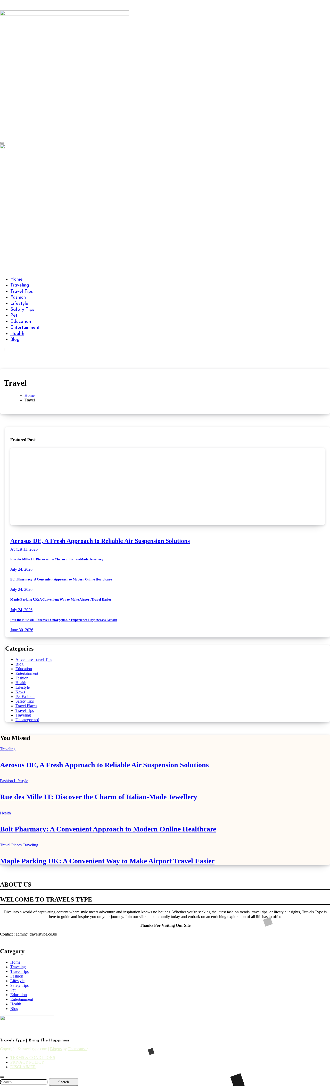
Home (16, 279)
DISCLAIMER (23, 1067)
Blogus (56, 1049)
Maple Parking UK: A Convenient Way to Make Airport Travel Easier (60, 599)
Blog (15, 340)
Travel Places (26, 706)
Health (17, 334)
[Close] (2, 1077)
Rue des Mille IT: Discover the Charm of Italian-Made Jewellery (56, 559)
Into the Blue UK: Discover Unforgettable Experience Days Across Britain (63, 620)
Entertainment (25, 327)
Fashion (18, 297)
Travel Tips (21, 291)
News (20, 692)
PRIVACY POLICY (27, 1062)
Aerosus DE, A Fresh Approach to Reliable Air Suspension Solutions (100, 540)
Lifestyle (19, 303)
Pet (14, 315)
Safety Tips (22, 309)
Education (20, 321)
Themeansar (77, 1049)
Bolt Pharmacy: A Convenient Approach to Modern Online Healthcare (61, 579)
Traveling (19, 285)
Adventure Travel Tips (33, 659)
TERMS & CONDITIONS (32, 1057)
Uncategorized (27, 720)
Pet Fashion (25, 696)
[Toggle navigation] (2, 143)
